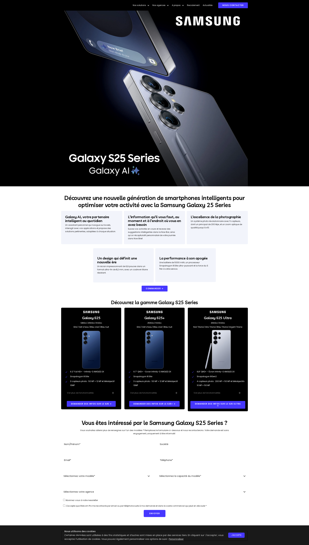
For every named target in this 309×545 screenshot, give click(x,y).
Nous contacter (233, 5)
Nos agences (158, 5)
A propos (176, 5)
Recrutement (193, 5)
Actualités (208, 5)
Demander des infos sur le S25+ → (154, 403)
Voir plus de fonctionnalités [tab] (80, 392)
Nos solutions (139, 5)
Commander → (154, 288)
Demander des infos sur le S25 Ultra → (218, 404)
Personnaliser (176, 539)
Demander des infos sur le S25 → (91, 403)
